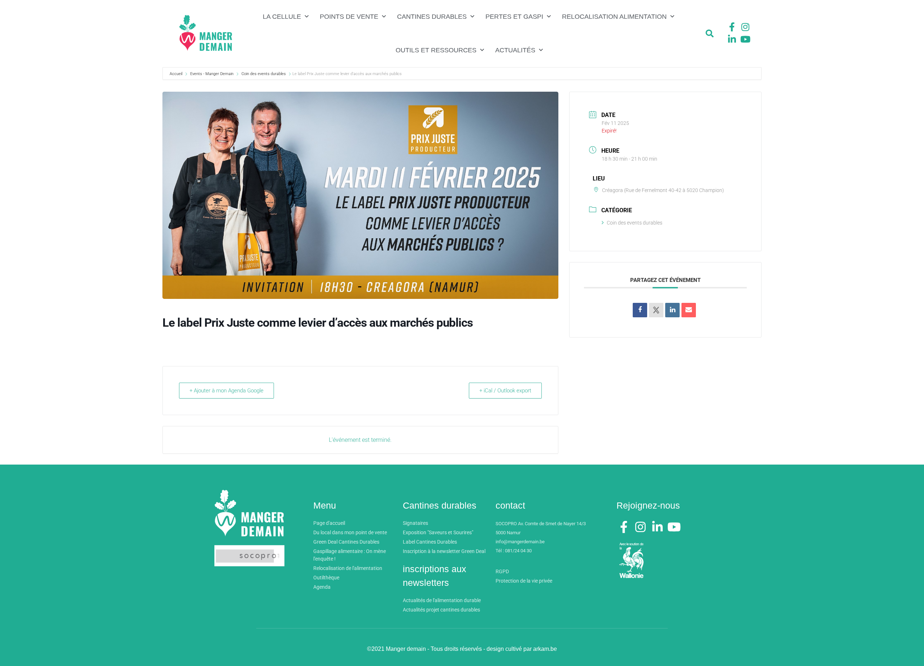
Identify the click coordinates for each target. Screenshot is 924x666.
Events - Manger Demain (212, 73)
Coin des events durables (263, 73)
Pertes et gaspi (514, 16)
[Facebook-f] (732, 27)
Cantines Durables (432, 16)
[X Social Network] (656, 310)
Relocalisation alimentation (614, 16)
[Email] (688, 310)
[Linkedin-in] (732, 39)
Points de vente (349, 16)
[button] (709, 33)
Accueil (176, 73)
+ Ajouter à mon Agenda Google (226, 390)
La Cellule (282, 16)
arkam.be (545, 649)
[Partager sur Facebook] (640, 310)
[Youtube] (745, 39)
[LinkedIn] (672, 310)
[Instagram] (745, 27)
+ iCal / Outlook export (505, 390)
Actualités (515, 50)
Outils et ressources (436, 50)
